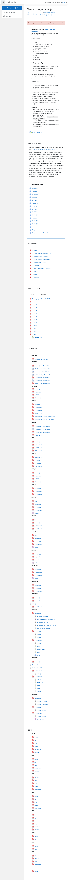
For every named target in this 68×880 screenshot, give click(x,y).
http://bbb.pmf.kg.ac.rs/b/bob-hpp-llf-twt (45, 149)
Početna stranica (31, 13)
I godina (59, 13)
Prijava (64, 2)
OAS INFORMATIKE (49, 13)
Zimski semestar (33, 15)
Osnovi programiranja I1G (47, 15)
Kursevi (40, 13)
